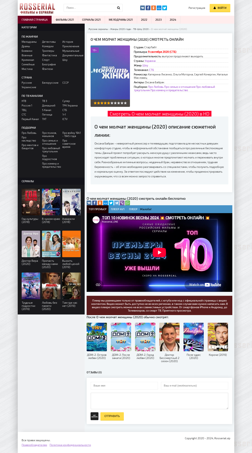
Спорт (46, 59)
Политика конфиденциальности (70, 445)
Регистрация (197, 7)
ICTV (65, 119)
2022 (144, 19)
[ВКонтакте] (89, 203)
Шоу (145, 65)
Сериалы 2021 (91, 19)
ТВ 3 (44, 101)
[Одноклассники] (100, 203)
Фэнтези (47, 68)
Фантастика (49, 55)
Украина (150, 60)
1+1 (64, 114)
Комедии (48, 46)
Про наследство (29, 139)
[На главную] (37, 8)
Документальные (71, 55)
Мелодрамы (29, 41)
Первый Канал (30, 119)
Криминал (28, 59)
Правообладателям (34, 445)
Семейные (28, 64)
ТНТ (44, 119)
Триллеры (48, 50)
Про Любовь (156, 86)
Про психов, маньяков (49, 134)
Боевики (27, 50)
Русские (27, 82)
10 (125, 103)
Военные (27, 55)
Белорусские (50, 82)
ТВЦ (24, 110)
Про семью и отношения (179, 86)
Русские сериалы (98, 29)
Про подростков (49, 157)
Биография (49, 64)
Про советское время (69, 143)
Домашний (48, 105)
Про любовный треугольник (51, 150)
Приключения (70, 46)
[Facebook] (94, 203)
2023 (158, 19)
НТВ (24, 101)
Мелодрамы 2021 (121, 19)
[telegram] (116, 203)
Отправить (112, 416)
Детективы (49, 41)
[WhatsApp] (127, 203)
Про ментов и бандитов (30, 146)
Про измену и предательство (169, 90)
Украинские (29, 87)
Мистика (27, 68)
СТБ (151, 69)
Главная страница (35, 19)
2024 (173, 19)
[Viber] (122, 203)
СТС (24, 114)
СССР (65, 82)
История (67, 41)
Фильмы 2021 (65, 19)
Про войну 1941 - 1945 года (71, 134)
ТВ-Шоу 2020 (141, 29)
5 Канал (46, 110)
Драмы (26, 46)
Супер (66, 101)
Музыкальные (70, 50)
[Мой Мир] (105, 203)
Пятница (47, 114)
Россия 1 (27, 105)
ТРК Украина (70, 105)
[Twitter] (111, 203)
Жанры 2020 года (120, 29)
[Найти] (119, 8)
